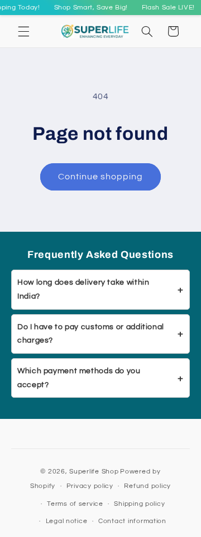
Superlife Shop (93, 471)
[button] (23, 31)
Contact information (132, 521)
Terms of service (75, 504)
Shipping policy (139, 504)
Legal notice (67, 521)
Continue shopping (100, 176)
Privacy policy (89, 486)
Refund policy (147, 486)
